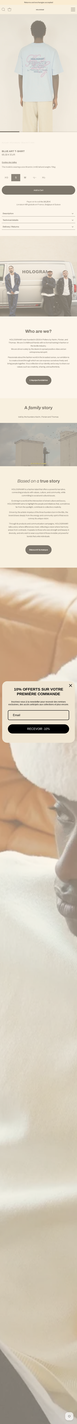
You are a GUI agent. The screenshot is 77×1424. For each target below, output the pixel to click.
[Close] (70, 685)
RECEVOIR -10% (38, 728)
